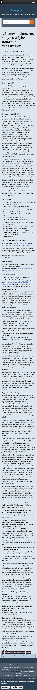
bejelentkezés (26, 655)
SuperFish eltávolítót (20, 243)
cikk (3, 652)
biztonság (22, 652)
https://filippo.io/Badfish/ (22, 202)
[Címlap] (1, 2)
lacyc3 (7, 652)
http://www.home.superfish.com (22, 108)
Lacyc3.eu (18, 10)
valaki (24, 342)
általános (28, 652)
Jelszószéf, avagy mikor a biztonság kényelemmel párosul (17, 269)
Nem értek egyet (16, 687)
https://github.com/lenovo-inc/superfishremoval (15, 245)
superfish (16, 652)
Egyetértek (5, 687)
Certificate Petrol (7, 154)
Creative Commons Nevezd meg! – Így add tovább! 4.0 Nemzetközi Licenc (18, 670)
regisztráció (16, 655)
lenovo (11, 652)
